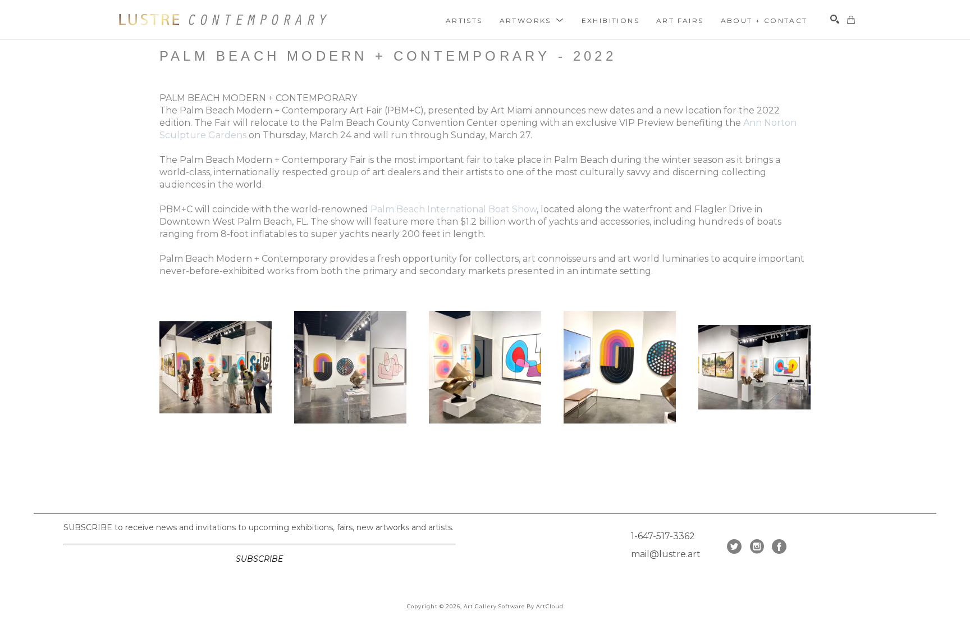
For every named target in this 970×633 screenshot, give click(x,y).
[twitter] (734, 546)
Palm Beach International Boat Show (453, 209)
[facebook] (779, 546)
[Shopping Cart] (851, 19)
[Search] (834, 19)
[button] (532, 20)
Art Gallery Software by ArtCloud (514, 606)
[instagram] (756, 546)
